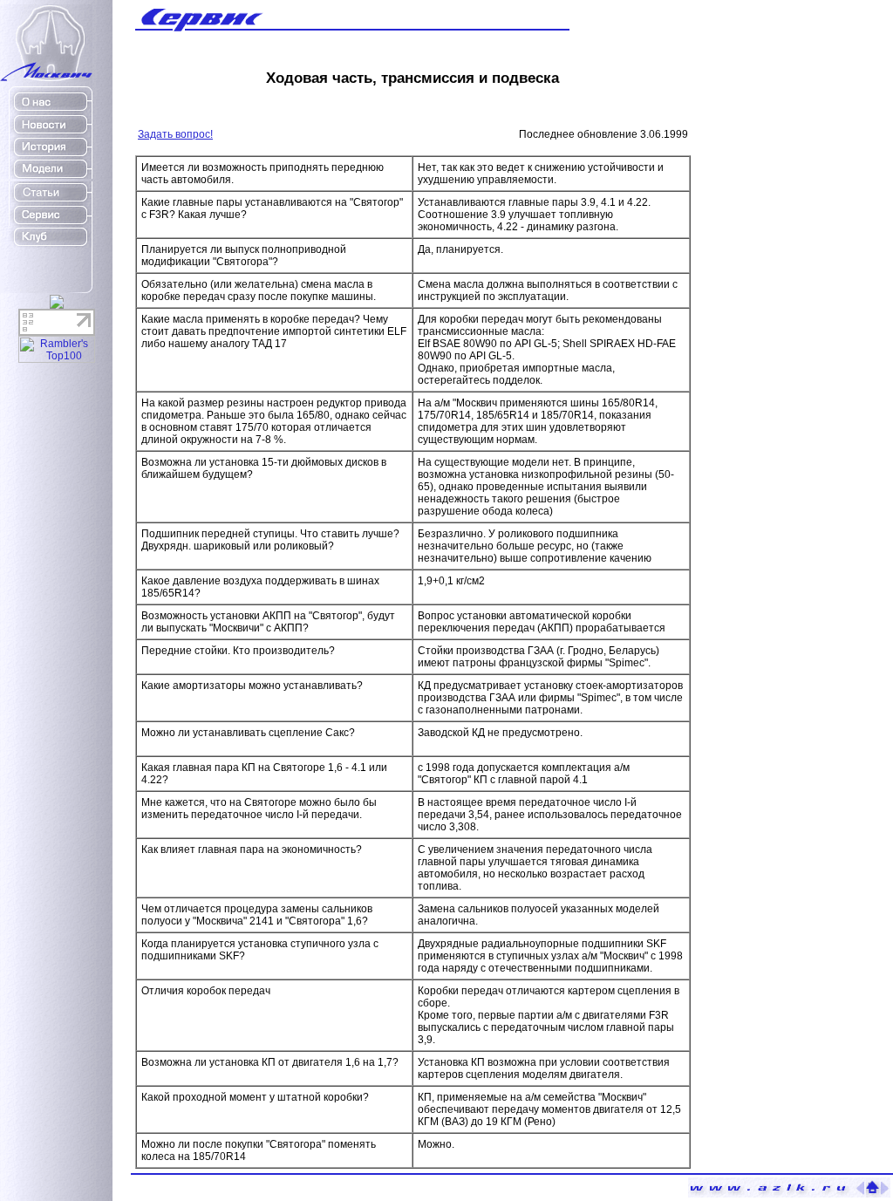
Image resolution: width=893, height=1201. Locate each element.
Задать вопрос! (175, 134)
